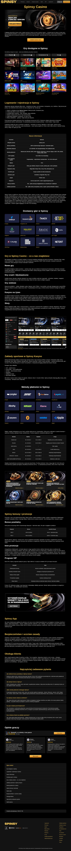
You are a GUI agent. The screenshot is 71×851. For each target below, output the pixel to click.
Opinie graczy (10, 802)
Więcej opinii (35, 756)
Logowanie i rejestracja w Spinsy (14, 771)
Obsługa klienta (10, 796)
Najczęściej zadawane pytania (13, 799)
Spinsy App (9, 791)
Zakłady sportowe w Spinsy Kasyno (14, 782)
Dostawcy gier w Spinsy (12, 777)
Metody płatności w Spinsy (12, 785)
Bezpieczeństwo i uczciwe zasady (14, 793)
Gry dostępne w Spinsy (12, 768)
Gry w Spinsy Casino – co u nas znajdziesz (16, 779)
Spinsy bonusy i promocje (12, 788)
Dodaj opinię (59, 733)
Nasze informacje (10, 774)
